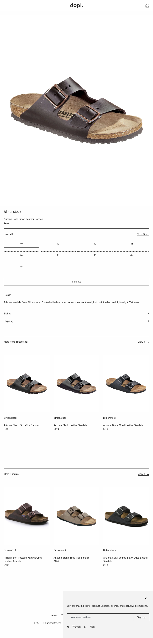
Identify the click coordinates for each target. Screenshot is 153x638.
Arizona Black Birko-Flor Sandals (22, 425)
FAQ (36, 623)
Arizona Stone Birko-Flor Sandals (72, 557)
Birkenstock (10, 417)
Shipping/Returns (52, 623)
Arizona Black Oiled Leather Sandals (123, 425)
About (54, 615)
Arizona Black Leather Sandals (70, 425)
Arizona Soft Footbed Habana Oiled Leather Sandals (23, 559)
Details (7, 295)
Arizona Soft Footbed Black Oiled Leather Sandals (125, 559)
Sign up (141, 617)
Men (92, 626)
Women (76, 626)
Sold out (76, 281)
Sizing (7, 313)
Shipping (8, 321)
